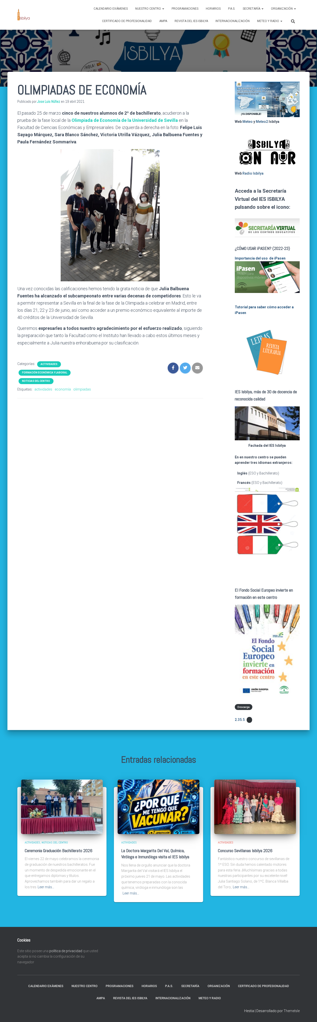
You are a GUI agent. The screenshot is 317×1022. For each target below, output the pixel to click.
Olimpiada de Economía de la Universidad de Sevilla (125, 120)
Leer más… (46, 887)
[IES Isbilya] (23, 15)
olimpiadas (82, 389)
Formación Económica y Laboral (44, 372)
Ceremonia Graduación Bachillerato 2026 (58, 850)
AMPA (163, 21)
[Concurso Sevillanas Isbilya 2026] (255, 807)
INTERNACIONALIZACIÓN (232, 21)
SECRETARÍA (252, 8)
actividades (43, 389)
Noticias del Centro (36, 381)
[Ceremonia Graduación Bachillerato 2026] (62, 807)
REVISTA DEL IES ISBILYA (191, 21)
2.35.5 (240, 720)
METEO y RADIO (268, 21)
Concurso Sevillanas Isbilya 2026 (245, 850)
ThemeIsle (292, 1011)
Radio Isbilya (253, 173)
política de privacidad (65, 951)
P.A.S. (231, 8)
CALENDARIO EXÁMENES (111, 8)
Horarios (213, 8)
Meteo (247, 122)
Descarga (244, 706)
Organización (282, 8)
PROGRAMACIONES (185, 8)
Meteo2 (262, 122)
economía (63, 389)
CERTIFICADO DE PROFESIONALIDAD (127, 21)
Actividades (49, 364)
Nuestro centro (148, 8)
